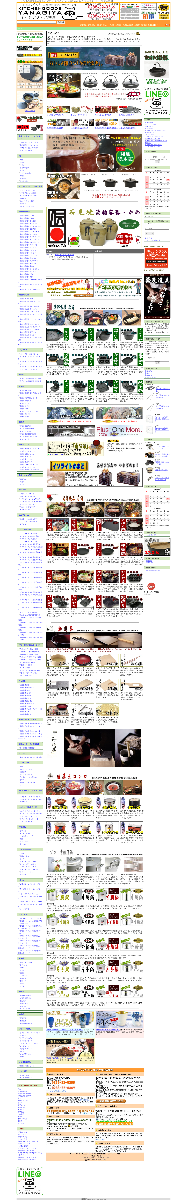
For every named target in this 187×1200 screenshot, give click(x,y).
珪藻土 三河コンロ (26, 456)
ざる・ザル (23, 914)
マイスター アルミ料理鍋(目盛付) (31, 547)
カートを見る (109, 25)
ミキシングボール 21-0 (28, 864)
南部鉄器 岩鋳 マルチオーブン (30, 231)
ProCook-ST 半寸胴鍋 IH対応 (30, 652)
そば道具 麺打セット (27, 688)
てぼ (21, 766)
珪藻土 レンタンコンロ (27, 467)
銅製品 (21, 992)
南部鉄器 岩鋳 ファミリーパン (30, 237)
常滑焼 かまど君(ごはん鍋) (29, 411)
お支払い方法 (22, 1139)
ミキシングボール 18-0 (28, 861)
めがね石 (23, 204)
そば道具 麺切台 (25, 714)
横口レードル (24, 856)
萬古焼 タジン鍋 (25, 431)
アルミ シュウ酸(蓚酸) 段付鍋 (30, 615)
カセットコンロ (23, 1100)
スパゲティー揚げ (26, 769)
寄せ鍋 (22, 162)
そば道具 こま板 (25, 706)
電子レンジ (21, 1105)
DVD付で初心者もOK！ (79, 128)
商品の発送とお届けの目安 (27, 1157)
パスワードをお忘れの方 (152, 240)
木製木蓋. (23, 1018)
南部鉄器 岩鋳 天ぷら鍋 (28, 258)
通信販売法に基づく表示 (26, 1150)
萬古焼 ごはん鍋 (25, 426)
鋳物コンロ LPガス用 (27, 494)
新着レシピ (148, 373)
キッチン (21, 1110)
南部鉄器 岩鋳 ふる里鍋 (28, 221)
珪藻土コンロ (24, 445)
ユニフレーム (24, 515)
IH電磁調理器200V (24, 1096)
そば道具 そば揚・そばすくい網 (31, 709)
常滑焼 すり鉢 (24, 406)
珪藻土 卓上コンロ (26, 459)
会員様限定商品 (25, 1062)
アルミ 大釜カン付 (26, 1078)
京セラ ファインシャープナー (30, 1033)
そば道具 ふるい (25, 690)
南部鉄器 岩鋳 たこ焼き (28, 247)
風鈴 (21, 839)
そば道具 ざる (24, 711)
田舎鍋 (22, 176)
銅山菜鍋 (23, 1001)
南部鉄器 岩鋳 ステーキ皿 (28, 245)
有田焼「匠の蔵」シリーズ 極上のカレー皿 (62, 1058)
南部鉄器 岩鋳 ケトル (27, 1066)
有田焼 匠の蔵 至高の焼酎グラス (108, 1030)
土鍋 (21, 160)
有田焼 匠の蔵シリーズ (27, 719)
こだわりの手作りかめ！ (80, 115)
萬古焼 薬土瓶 (24, 439)
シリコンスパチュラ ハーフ (29, 819)
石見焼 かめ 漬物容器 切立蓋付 (30, 378)
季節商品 (22, 827)
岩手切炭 (23, 524)
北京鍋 (22, 970)
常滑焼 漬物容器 (25, 401)
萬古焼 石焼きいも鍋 (27, 429)
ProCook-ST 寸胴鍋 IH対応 (29, 649)
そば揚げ (23, 772)
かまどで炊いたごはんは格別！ (106, 128)
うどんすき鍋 (24, 168)
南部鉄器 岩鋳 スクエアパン (29, 261)
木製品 (21, 1014)
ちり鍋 (22, 165)
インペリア (23, 350)
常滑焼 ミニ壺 (24, 403)
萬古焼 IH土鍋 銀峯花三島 (28, 437)
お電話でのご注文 (140, 25)
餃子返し (23, 859)
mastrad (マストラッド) (28, 807)
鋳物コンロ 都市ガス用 (27, 496)
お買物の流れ (22, 1132)
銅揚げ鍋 (23, 1006)
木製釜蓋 (23, 198)
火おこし (23, 482)
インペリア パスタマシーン (29, 354)
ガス (19, 1089)
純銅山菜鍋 (23, 1003)
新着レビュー (92, 25)
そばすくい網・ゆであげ (28, 782)
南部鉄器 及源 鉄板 (26, 299)
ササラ (22, 1057)
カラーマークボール (27, 872)
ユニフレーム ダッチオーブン (30, 522)
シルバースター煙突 (27, 201)
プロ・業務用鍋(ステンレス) (29, 645)
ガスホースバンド (26, 510)
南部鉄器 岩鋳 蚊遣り (27, 274)
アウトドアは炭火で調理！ (29, 148)
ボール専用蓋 (24, 909)
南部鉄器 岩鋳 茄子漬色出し (29, 269)
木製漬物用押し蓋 (26, 1023)
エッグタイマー (25, 1046)
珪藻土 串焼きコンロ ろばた (29, 448)
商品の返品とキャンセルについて (29, 1141)
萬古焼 (21, 422)
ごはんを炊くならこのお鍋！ (30, 142)
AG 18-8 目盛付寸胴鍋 (27, 662)
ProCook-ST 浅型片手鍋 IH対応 (30, 660)
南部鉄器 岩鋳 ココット (28, 215)
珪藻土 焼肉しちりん (27, 454)
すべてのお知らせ (150, 377)
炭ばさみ (23, 479)
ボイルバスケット (26, 774)
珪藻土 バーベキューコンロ (29, 464)
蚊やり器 (23, 831)
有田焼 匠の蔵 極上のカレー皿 (30, 731)
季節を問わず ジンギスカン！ (30, 145)
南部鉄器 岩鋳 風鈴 (26, 277)
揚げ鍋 (22, 968)
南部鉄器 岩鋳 (24, 212)
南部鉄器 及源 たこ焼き (28, 335)
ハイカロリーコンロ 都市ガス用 (31, 502)
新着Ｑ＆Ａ (148, 375)
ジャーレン (23, 976)
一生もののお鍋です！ (127, 128)
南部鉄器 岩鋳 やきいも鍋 (28, 255)
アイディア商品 (25, 1029)
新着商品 (83, 25)
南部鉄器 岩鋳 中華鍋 (27, 266)
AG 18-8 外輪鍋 (25, 668)
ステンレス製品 (25, 849)
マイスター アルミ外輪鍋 (28, 539)
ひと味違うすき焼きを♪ (55, 115)
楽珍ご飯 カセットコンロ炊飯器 (31, 757)
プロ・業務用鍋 (25, 530)
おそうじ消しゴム (26, 1038)
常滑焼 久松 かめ (25, 390)
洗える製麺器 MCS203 (27, 748)
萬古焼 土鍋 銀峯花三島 (28, 434)
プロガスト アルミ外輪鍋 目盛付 (31, 600)
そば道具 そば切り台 (27, 703)
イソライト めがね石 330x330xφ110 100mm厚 (162, 430)
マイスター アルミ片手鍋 (28, 541)
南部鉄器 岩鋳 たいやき (28, 250)
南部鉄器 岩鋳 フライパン (28, 234)
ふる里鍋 (23, 178)
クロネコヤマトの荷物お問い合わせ (30, 1153)
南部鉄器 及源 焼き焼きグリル (30, 324)
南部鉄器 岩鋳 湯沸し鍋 (28, 263)
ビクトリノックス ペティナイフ (31, 797)
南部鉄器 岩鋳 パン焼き (28, 253)
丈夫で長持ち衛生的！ (55, 128)
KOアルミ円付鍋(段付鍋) (28, 612)
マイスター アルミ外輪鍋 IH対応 (31, 557)
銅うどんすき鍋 (25, 1009)
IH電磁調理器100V (24, 1094)
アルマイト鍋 (24, 1075)
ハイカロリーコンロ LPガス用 (30, 499)
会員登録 (151, 25)
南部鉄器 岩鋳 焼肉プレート (29, 242)
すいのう (23, 780)
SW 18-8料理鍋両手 (26, 676)
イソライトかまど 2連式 (28, 193)
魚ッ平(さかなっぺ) (26, 1041)
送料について (22, 1137)
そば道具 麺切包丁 (26, 701)
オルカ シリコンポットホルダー (31, 814)
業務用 (20, 1116)
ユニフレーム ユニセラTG (29, 519)
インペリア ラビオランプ (28, 369)
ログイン (158, 25)
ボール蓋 (23, 875)
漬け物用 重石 (24, 417)
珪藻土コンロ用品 (25, 475)
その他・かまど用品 (27, 206)
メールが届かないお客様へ (27, 1160)
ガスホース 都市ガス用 (27, 507)
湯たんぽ (23, 844)
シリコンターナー (26, 822)
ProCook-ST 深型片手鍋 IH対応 (30, 657)
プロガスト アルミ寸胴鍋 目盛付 (31, 592)
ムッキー (23, 1035)
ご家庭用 (21, 1114)
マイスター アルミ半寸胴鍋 (29, 536)
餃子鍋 (22, 984)
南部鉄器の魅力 (151, 535)
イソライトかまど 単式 (27, 190)
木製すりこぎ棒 (25, 414)
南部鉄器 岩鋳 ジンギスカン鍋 (30, 226)
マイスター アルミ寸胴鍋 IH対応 (31, 549)
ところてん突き (25, 833)
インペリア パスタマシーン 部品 (31, 366)
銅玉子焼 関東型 (25, 995)
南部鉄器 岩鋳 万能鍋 (27, 218)
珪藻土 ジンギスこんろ (27, 451)
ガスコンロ (23, 490)
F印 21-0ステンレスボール (29, 894)
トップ (20, 28)
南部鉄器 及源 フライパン (28, 309)
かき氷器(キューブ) (26, 836)
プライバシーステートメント (28, 1148)
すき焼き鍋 (23, 181)
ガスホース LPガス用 (27, 504)
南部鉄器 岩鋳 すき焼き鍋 (28, 223)
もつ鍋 (22, 170)
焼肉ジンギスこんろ (161, 470)
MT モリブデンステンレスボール (31, 901)
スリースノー (24, 762)
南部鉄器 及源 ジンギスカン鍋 (30, 327)
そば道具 (22, 681)
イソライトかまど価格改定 (64, 255)
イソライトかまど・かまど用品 (30, 186)
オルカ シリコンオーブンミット (31, 811)
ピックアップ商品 (26, 150)
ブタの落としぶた (26, 1054)
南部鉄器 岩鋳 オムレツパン (29, 239)
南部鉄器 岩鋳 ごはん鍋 (28, 229)
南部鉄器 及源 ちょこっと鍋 (29, 329)
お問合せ (119, 25)
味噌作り (149, 561)
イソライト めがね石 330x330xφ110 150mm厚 (162, 419)
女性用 (20, 1121)
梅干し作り (149, 563)
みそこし (23, 785)
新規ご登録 (148, 238)
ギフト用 (21, 1112)
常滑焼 (21, 386)
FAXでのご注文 (128, 25)
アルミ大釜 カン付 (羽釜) (28, 196)
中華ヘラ (23, 981)
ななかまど (23, 753)
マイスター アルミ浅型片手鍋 (30, 544)
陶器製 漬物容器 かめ (153, 570)
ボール (21, 880)
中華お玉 (23, 978)
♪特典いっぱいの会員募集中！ (25, 34)
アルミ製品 (23, 1071)
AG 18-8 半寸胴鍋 (26, 665)
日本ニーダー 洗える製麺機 (29, 744)
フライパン (23, 965)
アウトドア (21, 1107)
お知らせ (101, 25)
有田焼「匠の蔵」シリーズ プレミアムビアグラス (64, 1030)
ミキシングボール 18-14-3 (29, 869)
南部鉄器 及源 (24, 295)
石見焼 (21, 374)
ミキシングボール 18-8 (28, 867)
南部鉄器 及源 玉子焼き (28, 332)
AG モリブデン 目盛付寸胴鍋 (30, 670)
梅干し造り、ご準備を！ (104, 115)
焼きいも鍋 (23, 841)
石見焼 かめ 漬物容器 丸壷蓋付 (30, 381)
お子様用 (21, 1123)
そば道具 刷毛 (24, 685)
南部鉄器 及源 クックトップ (29, 312)
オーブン (21, 1103)
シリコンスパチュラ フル (28, 816)
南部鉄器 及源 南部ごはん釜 (29, 306)
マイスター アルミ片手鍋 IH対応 (31, 560)
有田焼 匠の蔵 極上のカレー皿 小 (31, 734)
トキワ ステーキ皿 (26, 962)
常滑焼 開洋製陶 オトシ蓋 (28, 398)
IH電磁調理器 (22, 1091)
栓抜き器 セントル (26, 1049)
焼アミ (22, 484)
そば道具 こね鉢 (25, 693)
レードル (23, 853)
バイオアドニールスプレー (29, 1043)
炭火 (19, 1098)
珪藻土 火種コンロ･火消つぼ (29, 470)
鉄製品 (21, 958)
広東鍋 (22, 973)
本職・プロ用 (22, 1119)
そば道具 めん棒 (25, 695)
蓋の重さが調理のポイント (129, 115)
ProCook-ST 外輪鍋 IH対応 (29, 654)
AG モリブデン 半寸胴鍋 (28, 673)
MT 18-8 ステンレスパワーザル (30, 918)
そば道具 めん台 (25, 698)
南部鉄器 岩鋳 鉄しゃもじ (28, 271)
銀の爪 (22, 1051)
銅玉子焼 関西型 (25, 998)
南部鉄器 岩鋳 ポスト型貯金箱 (30, 289)
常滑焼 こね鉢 (24, 409)
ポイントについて (24, 1134)
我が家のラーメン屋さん (28, 777)
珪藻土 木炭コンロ (26, 462)
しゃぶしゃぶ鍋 (25, 173)
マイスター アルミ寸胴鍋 (28, 533)
